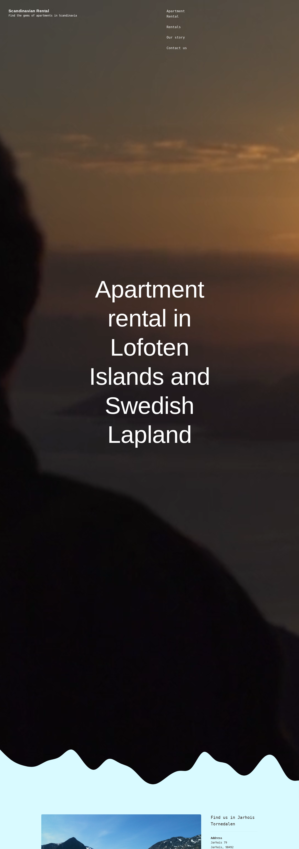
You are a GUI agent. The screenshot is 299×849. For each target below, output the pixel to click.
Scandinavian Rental (29, 11)
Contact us (177, 48)
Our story (176, 37)
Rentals (174, 27)
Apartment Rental (176, 13)
